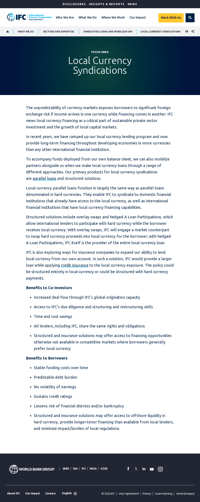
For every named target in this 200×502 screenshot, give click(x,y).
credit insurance (74, 265)
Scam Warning (163, 493)
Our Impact (137, 17)
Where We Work (113, 17)
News (132, 4)
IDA (75, 468)
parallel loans (44, 178)
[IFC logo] (29, 17)
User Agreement (129, 493)
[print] (185, 31)
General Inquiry (185, 493)
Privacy (147, 493)
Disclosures (74, 4)
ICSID (104, 468)
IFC (84, 468)
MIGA (93, 468)
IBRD (66, 468)
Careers (50, 493)
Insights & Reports (107, 4)
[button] (190, 17)
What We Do (88, 17)
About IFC (13, 493)
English (67, 493)
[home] (7, 32)
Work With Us (171, 17)
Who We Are (65, 17)
